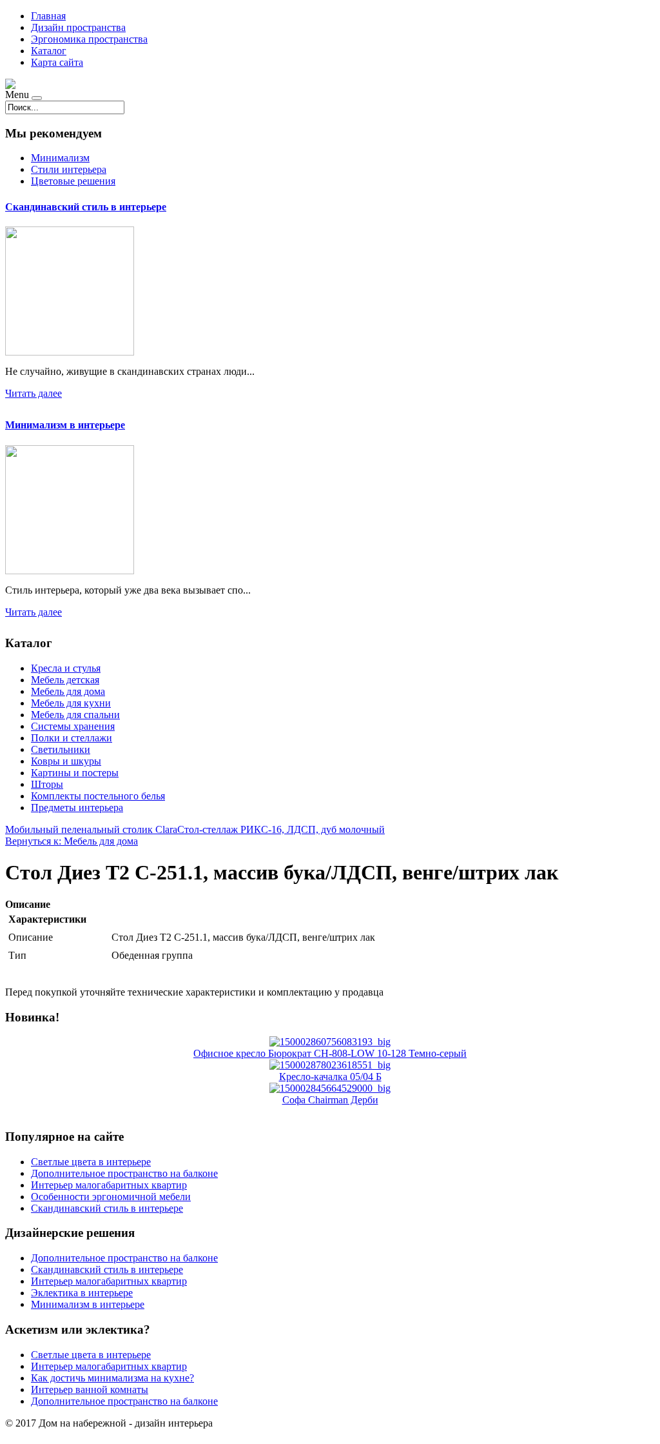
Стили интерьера (68, 169)
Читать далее (33, 393)
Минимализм (60, 157)
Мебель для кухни (71, 702)
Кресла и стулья (66, 668)
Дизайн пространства (78, 27)
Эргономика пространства (89, 39)
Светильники (60, 749)
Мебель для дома (68, 691)
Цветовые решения (73, 180)
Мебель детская (65, 679)
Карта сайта (57, 62)
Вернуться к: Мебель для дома (71, 841)
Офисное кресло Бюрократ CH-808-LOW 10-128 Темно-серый (330, 1053)
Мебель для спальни (75, 714)
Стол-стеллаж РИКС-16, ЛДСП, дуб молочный (281, 829)
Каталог (48, 50)
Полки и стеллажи (71, 737)
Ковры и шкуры (66, 761)
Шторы (47, 784)
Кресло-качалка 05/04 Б (330, 1076)
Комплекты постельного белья (98, 795)
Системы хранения (73, 726)
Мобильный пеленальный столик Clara (91, 829)
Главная (48, 15)
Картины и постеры (75, 772)
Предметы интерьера (77, 807)
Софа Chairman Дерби (330, 1099)
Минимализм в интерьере (65, 424)
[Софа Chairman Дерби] (330, 1088)
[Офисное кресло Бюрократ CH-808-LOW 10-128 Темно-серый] (330, 1041)
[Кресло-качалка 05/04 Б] (330, 1064)
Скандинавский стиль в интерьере (85, 206)
